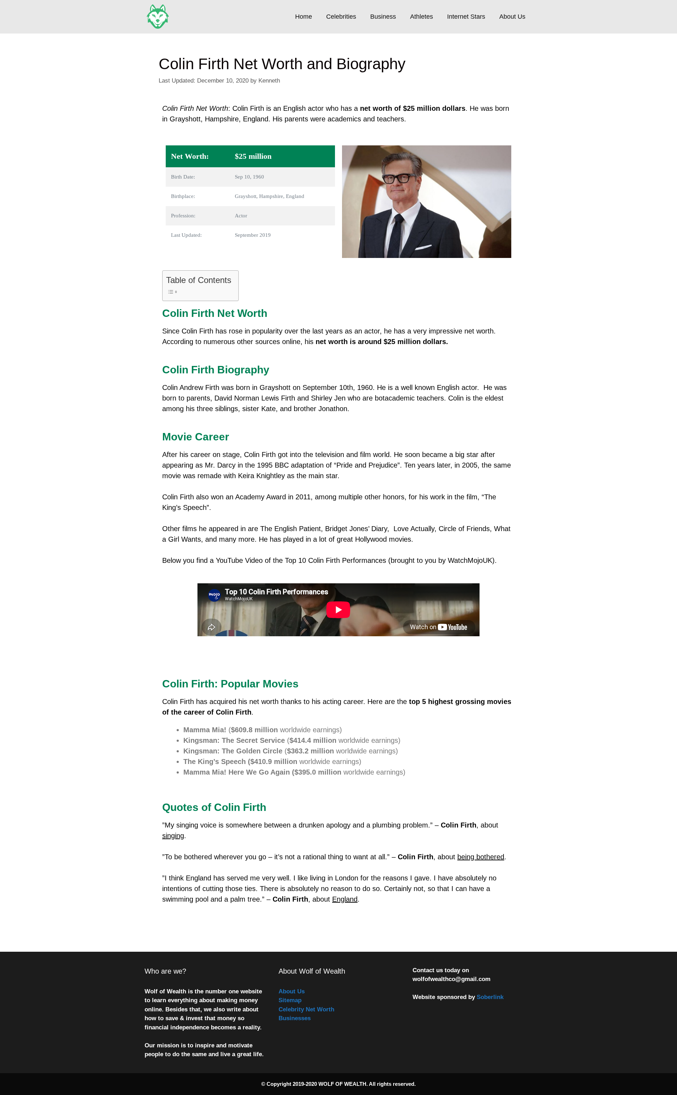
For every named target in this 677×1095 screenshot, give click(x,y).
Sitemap (290, 1000)
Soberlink (490, 997)
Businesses (295, 1018)
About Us (512, 16)
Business (383, 16)
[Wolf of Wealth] (160, 17)
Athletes (421, 16)
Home (303, 16)
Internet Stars (466, 16)
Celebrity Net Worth (306, 1009)
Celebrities (341, 16)
